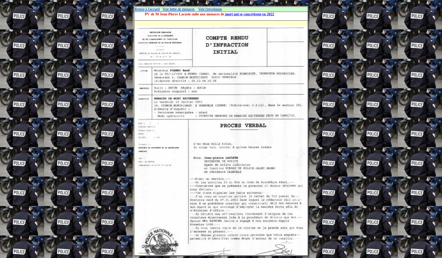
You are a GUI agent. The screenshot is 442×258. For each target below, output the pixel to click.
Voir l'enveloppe (210, 9)
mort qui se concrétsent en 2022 (249, 14)
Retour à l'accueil (147, 9)
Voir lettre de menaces (179, 9)
